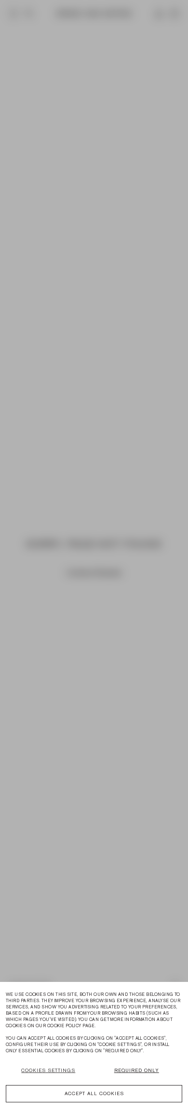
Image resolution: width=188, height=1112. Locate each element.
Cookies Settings (48, 1070)
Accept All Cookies (94, 1093)
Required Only (136, 1070)
